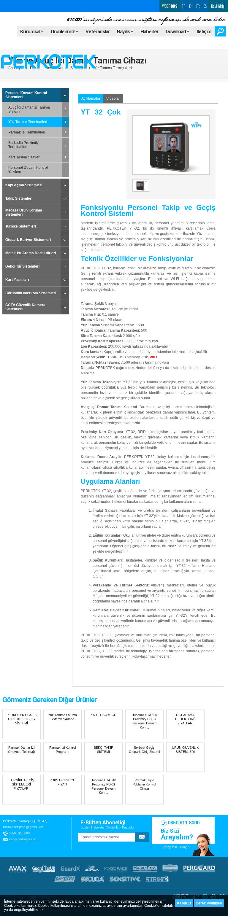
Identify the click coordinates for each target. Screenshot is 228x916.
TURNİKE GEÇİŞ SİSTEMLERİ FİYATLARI (21, 784)
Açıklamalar (90, 98)
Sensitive (125, 879)
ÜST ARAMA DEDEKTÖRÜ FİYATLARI (185, 719)
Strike (157, 879)
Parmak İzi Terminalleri (26, 132)
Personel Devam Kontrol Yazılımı (28, 170)
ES (205, 6)
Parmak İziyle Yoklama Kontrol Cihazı (144, 784)
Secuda (92, 879)
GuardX (70, 868)
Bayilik (124, 31)
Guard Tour (43, 868)
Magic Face (115, 868)
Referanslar (98, 31)
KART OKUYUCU (103, 715)
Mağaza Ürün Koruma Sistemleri (23, 212)
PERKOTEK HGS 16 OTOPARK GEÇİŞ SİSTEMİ (22, 719)
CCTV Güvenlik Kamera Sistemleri (25, 307)
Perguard (199, 868)
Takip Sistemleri (18, 198)
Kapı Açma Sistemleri (23, 185)
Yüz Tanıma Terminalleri (112, 68)
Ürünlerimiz (63, 31)
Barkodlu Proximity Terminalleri (23, 145)
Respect (65, 879)
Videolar (113, 98)
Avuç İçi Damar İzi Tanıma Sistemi (29, 109)
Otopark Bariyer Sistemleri (28, 240)
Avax (17, 868)
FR (198, 6)
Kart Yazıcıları (17, 280)
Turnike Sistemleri (20, 226)
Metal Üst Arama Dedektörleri (30, 253)
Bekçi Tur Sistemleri (22, 266)
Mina (170, 868)
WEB (169, 6)
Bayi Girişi (218, 6)
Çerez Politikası (209, 903)
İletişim (204, 31)
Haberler (149, 31)
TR (184, 6)
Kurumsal (30, 31)
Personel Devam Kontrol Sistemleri (26, 95)
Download (176, 31)
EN (191, 6)
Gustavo (92, 868)
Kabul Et (184, 903)
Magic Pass (145, 868)
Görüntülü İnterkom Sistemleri (30, 293)
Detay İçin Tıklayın (175, 847)
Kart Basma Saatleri (24, 157)
